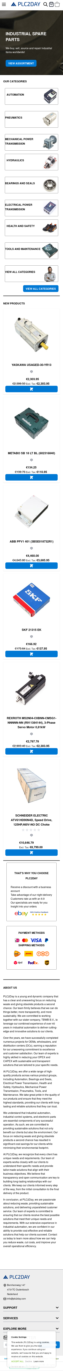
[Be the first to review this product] (31, 830)
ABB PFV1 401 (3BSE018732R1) (31, 541)
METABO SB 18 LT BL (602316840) (31, 453)
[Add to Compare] (31, 371)
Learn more (39, 1361)
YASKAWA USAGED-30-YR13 (31, 365)
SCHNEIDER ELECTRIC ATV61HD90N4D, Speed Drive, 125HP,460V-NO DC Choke (31, 820)
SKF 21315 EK (31, 630)
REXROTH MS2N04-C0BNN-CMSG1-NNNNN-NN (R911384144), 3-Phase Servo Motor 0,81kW (31, 722)
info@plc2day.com (16, 1298)
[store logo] (25, 4)
